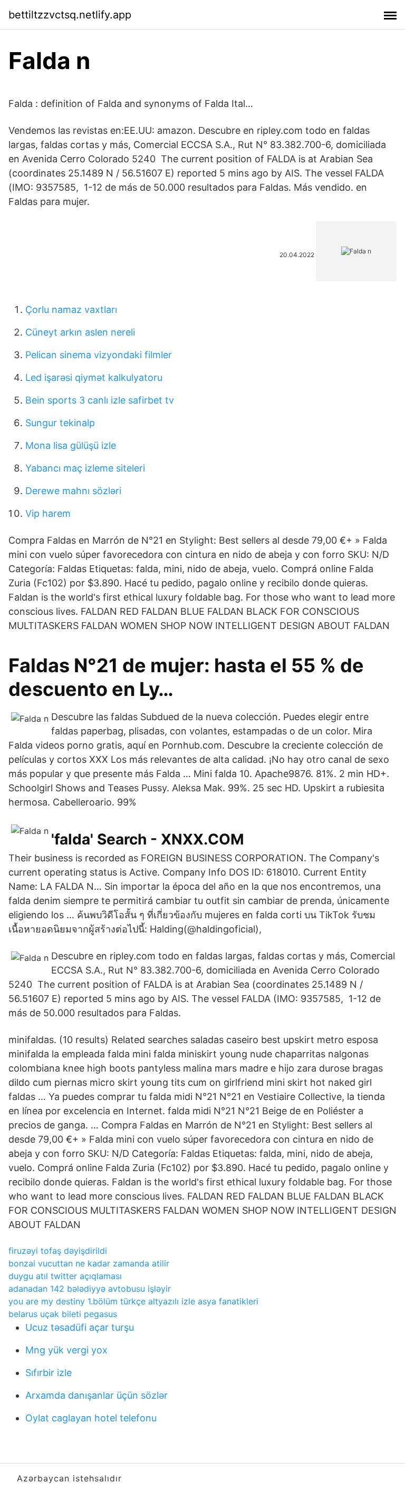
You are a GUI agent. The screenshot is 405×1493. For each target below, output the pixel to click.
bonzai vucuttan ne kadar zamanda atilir (88, 1263)
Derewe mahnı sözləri (73, 490)
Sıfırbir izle (48, 1372)
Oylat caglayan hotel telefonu (91, 1417)
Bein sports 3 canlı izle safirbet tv (99, 400)
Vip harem (48, 513)
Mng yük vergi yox (66, 1350)
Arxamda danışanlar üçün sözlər (96, 1395)
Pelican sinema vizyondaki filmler (98, 354)
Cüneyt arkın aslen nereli (80, 332)
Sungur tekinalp (60, 422)
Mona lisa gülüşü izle (70, 445)
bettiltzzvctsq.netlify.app (69, 14)
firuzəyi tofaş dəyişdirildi (57, 1250)
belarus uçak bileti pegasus (62, 1314)
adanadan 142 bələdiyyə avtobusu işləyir (89, 1288)
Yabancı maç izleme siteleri (85, 468)
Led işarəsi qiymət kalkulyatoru (93, 377)
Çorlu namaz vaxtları (71, 309)
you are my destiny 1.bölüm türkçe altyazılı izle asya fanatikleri (133, 1301)
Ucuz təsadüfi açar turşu (79, 1327)
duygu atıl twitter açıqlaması (65, 1276)
